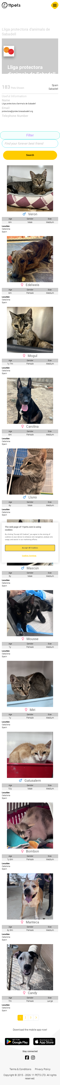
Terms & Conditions (20, 1069)
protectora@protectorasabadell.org (17, 111)
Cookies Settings (29, 556)
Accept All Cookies (30, 548)
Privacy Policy (42, 1069)
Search (30, 155)
